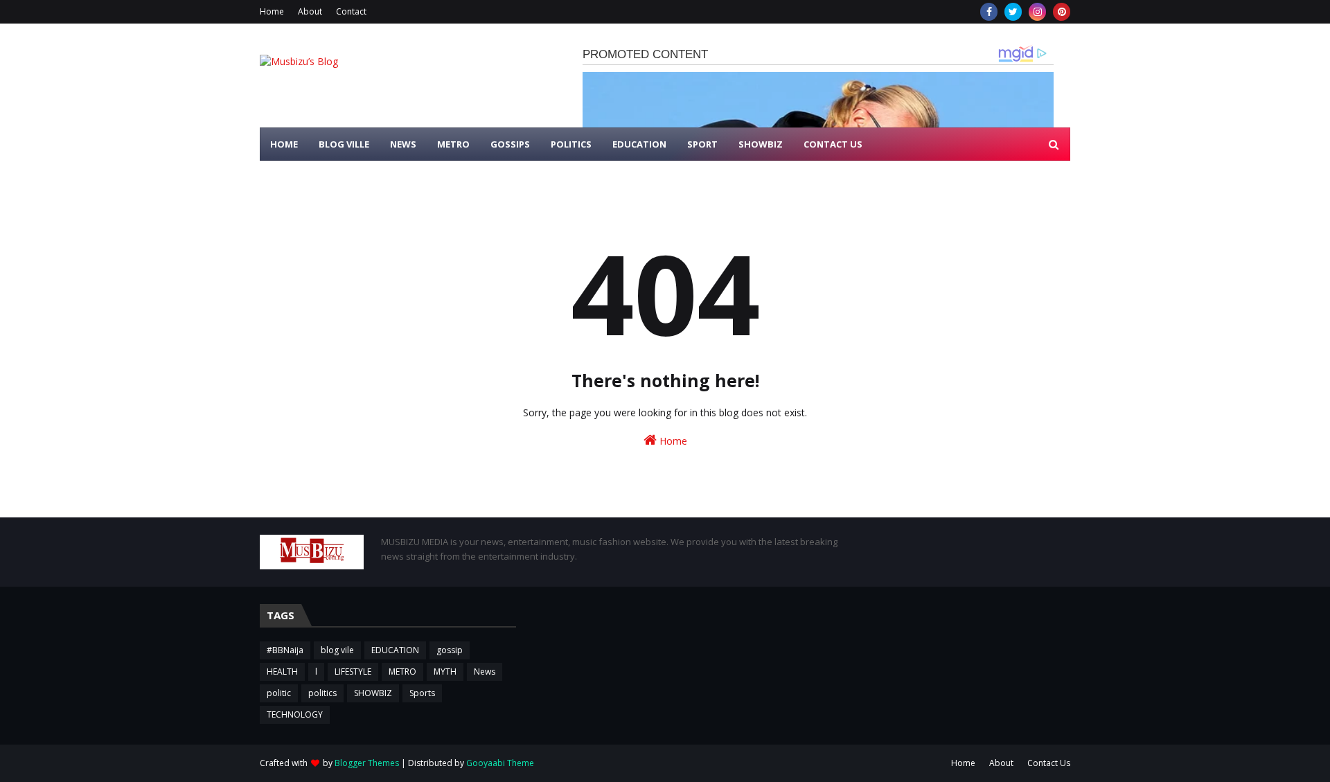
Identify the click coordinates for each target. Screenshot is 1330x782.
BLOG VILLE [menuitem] (344, 144)
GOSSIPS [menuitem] (510, 144)
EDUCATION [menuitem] (639, 144)
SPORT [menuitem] (702, 144)
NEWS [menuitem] (403, 144)
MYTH (445, 671)
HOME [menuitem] (284, 144)
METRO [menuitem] (453, 144)
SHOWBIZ (373, 693)
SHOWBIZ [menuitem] (760, 144)
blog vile (337, 650)
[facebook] (989, 12)
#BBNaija (285, 650)
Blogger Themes (367, 763)
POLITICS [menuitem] (571, 144)
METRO (402, 671)
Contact (351, 11)
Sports (422, 693)
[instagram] (1037, 12)
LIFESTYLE (353, 671)
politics (322, 693)
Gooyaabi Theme (500, 763)
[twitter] (1013, 12)
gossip (449, 650)
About (310, 11)
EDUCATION (395, 650)
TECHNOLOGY (295, 714)
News (484, 671)
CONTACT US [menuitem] (833, 144)
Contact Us (1048, 763)
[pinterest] (1061, 12)
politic (279, 693)
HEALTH (282, 671)
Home (272, 11)
